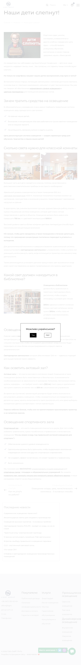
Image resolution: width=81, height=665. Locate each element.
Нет (48, 335)
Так (33, 335)
